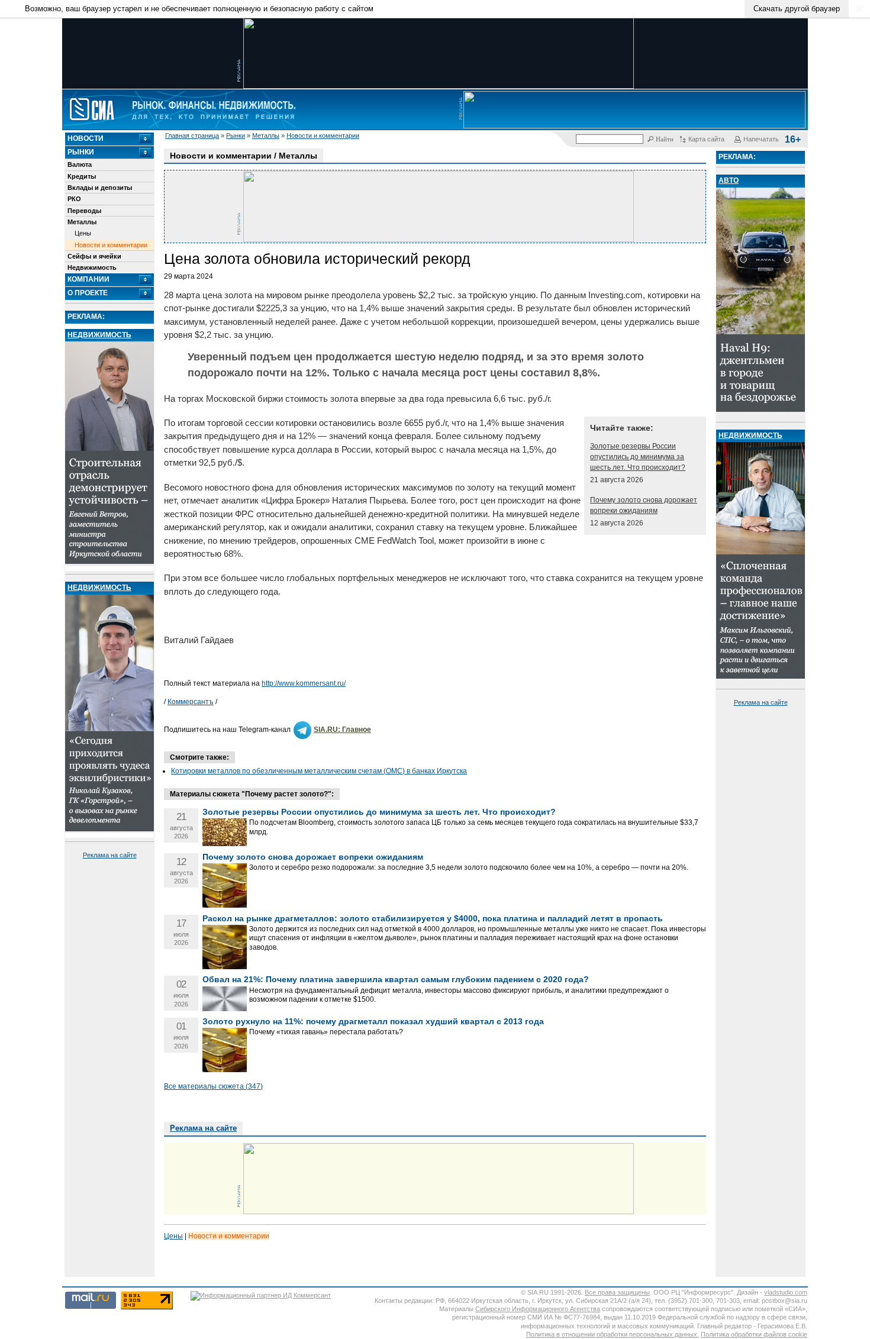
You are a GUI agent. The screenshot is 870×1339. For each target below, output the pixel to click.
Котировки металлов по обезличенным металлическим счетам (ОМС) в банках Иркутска (319, 771)
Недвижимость (92, 267)
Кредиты (81, 176)
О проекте (87, 293)
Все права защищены (617, 1292)
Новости (85, 138)
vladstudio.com (785, 1292)
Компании (88, 279)
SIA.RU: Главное (342, 729)
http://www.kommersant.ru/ (304, 683)
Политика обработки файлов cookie (754, 1334)
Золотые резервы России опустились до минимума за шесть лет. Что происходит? (637, 457)
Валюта (79, 164)
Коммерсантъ (190, 702)
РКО (74, 198)
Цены (83, 233)
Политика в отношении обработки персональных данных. (612, 1334)
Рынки (235, 135)
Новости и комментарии (322, 135)
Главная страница (192, 135)
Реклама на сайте (110, 855)
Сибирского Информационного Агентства (537, 1308)
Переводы (84, 210)
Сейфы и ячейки (94, 256)
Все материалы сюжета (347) (213, 1086)
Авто (728, 180)
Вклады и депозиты (99, 187)
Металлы (265, 135)
